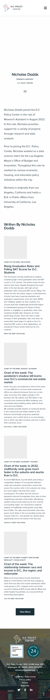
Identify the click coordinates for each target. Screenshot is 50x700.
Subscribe (25, 686)
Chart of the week (12, 262)
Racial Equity (20, 560)
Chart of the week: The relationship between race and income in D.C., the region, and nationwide (23, 568)
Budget (24, 369)
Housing (34, 462)
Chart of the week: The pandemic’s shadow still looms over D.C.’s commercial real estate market (25, 377)
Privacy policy (25, 680)
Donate (25, 683)
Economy (33, 369)
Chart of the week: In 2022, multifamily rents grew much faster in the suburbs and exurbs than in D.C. (24, 470)
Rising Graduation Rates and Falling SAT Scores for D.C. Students (21, 269)
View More (25, 611)
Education (25, 262)
